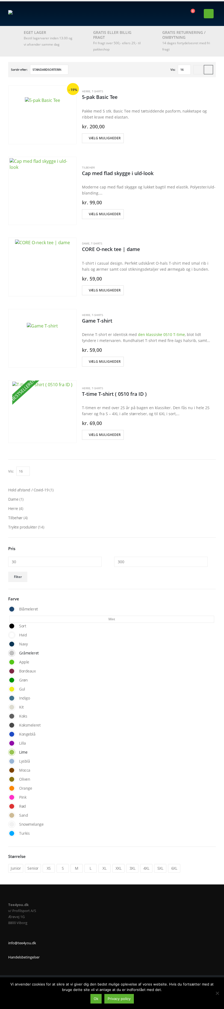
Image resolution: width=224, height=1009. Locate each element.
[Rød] (11, 806)
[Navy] (11, 644)
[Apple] (11, 662)
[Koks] (11, 716)
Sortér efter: (19, 69)
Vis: (172, 69)
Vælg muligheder (105, 138)
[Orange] (11, 788)
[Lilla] (11, 743)
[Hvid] (11, 635)
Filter (18, 576)
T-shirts (97, 91)
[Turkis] (11, 833)
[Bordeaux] (11, 671)
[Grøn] (11, 680)
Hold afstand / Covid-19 (28, 489)
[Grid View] (198, 69)
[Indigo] (11, 698)
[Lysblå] (11, 761)
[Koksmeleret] (11, 725)
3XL (132, 868)
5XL (160, 868)
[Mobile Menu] (209, 13)
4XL (146, 868)
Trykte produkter (22, 527)
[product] (42, 114)
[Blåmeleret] (11, 609)
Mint (111, 619)
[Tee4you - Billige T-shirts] (23, 13)
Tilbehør (88, 167)
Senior (32, 868)
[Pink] (11, 797)
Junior (16, 868)
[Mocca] (11, 770)
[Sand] (11, 815)
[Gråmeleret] (11, 653)
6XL (174, 868)
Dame (86, 243)
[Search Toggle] (46, 13)
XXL (119, 868)
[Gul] (11, 689)
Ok (96, 998)
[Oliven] (11, 779)
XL (104, 868)
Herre (86, 91)
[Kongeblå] (11, 734)
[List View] (208, 69)
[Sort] (11, 626)
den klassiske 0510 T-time (161, 334)
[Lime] (11, 752)
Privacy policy (119, 998)
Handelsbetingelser (24, 957)
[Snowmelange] (11, 824)
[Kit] (11, 707)
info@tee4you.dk (22, 943)
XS (49, 868)
